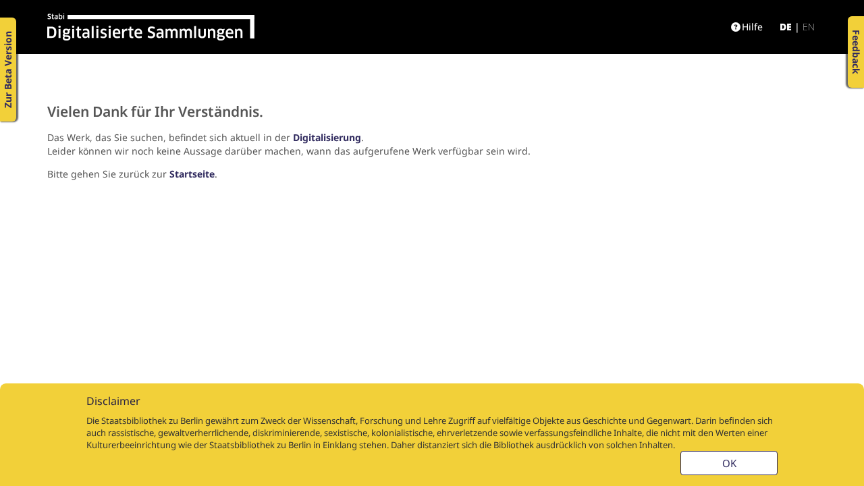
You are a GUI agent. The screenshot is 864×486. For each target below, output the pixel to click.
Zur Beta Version (7, 69)
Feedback (856, 52)
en (809, 26)
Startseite (192, 173)
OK (729, 463)
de (786, 26)
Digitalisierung (327, 137)
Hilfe (752, 26)
